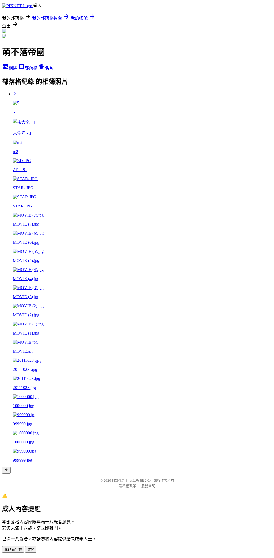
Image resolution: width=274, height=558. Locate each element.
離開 (30, 550)
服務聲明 (148, 486)
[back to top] (6, 470)
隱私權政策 (127, 486)
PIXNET (118, 480)
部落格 (32, 68)
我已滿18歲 (13, 550)
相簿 (13, 68)
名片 (49, 68)
